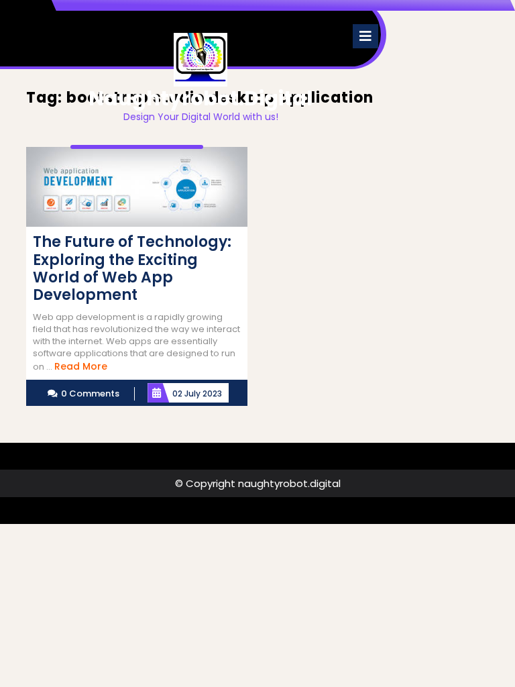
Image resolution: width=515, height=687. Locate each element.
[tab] (365, 36)
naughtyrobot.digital (200, 98)
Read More (80, 366)
